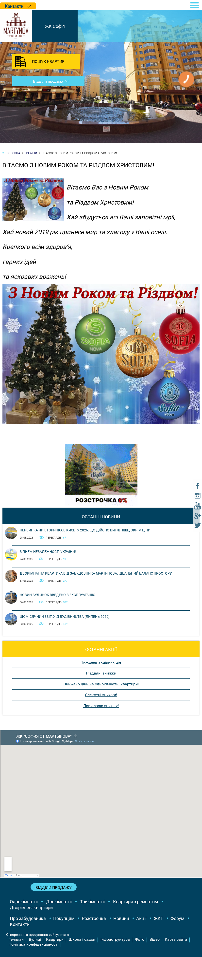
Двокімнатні (59, 901)
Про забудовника (28, 918)
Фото (139, 939)
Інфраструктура (115, 939)
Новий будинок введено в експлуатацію (57, 595)
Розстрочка (94, 918)
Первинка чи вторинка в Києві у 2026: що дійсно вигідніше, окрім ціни (85, 530)
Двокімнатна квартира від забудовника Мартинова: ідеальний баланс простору (96, 573)
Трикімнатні (92, 901)
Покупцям (63, 918)
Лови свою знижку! (101, 705)
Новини (121, 918)
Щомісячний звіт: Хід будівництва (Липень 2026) (65, 617)
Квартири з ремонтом (135, 901)
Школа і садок (82, 939)
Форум (177, 918)
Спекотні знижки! (101, 695)
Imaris (64, 935)
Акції (141, 918)
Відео (155, 939)
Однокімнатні (24, 901)
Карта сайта (176, 939)
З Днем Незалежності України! (48, 552)
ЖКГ (158, 918)
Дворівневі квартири (31, 907)
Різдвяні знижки (101, 673)
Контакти (20, 924)
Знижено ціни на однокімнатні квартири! (101, 684)
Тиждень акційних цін (101, 662)
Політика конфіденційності (33, 944)
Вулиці (35, 939)
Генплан (16, 939)
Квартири (55, 939)
